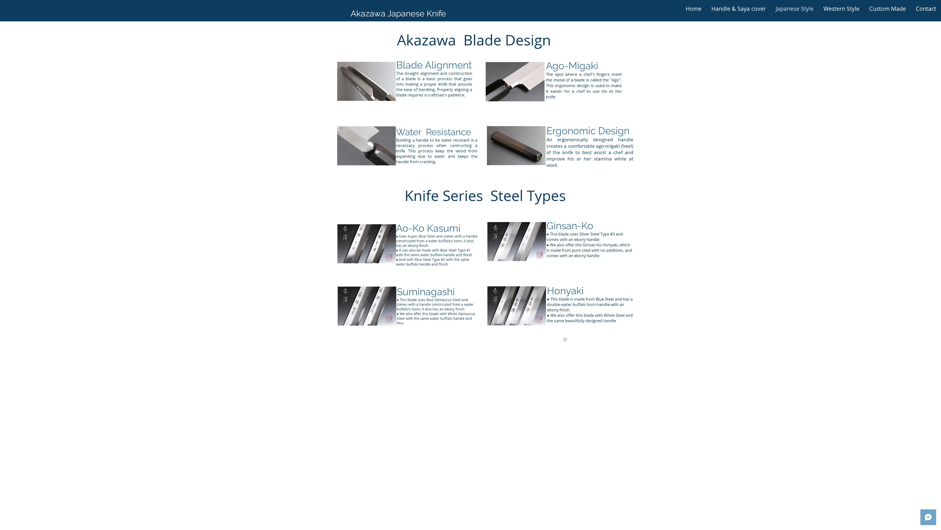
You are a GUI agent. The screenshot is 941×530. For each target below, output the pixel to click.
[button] (738, 8)
